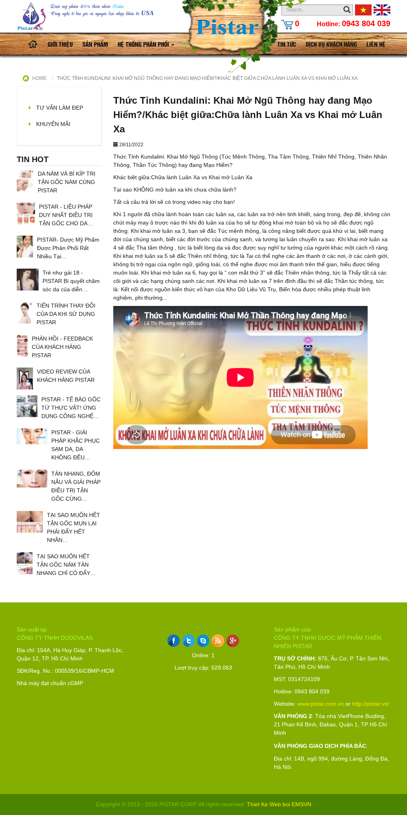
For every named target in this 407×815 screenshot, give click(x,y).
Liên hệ (376, 44)
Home (39, 78)
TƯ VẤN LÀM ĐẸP (59, 108)
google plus (232, 640)
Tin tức (286, 44)
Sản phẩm (95, 44)
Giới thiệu (60, 44)
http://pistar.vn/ (370, 704)
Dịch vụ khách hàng (331, 44)
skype (203, 640)
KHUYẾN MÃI (53, 124)
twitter (188, 640)
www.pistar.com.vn (320, 704)
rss (218, 640)
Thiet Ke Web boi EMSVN (279, 804)
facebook (173, 640)
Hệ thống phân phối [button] (144, 44)
